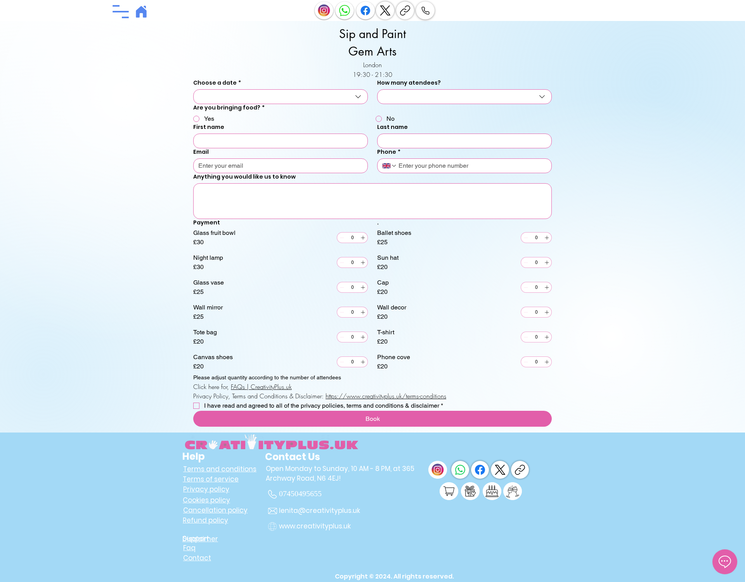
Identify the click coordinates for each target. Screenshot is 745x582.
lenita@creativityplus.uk (319, 510)
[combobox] (280, 96)
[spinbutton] (352, 238)
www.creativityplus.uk (315, 526)
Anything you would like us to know (244, 177)
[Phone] (425, 10)
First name (208, 127)
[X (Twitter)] (385, 10)
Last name (392, 127)
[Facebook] (480, 470)
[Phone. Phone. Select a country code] (389, 166)
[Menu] (120, 12)
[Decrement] (342, 238)
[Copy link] (405, 10)
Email (201, 152)
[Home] (141, 11)
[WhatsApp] (460, 470)
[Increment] (362, 238)
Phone (388, 152)
